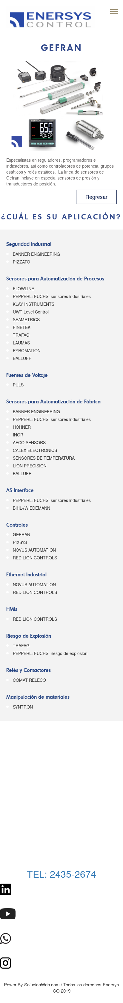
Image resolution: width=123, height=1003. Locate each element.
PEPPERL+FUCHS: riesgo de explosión (50, 653)
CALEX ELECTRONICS (35, 450)
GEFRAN (21, 534)
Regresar (96, 196)
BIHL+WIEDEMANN (31, 508)
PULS (18, 385)
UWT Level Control (31, 312)
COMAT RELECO (29, 680)
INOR (18, 435)
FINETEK (21, 327)
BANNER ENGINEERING (36, 254)
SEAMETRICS (26, 319)
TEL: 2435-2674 (61, 873)
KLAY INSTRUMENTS (33, 304)
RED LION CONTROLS (35, 558)
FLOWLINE (23, 288)
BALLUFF (22, 358)
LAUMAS (21, 343)
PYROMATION (27, 350)
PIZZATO (21, 262)
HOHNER (22, 427)
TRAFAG (21, 335)
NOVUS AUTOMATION (34, 550)
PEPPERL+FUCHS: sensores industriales (52, 296)
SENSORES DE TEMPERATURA (44, 458)
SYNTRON (23, 707)
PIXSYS (20, 542)
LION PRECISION (30, 466)
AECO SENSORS (29, 442)
